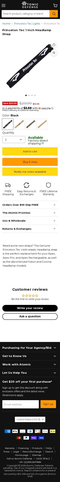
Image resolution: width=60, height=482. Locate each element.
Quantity (8, 132)
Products (37, 448)
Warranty (9, 448)
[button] (30, 108)
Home (6, 23)
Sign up (48, 404)
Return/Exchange (32, 451)
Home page (21, 455)
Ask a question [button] (30, 316)
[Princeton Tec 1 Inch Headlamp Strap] (26, 95)
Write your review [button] (30, 308)
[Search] (54, 13)
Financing (23, 448)
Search (49, 451)
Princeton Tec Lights (27, 23)
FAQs (49, 448)
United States (28, 419)
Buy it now (30, 162)
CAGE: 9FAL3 (43, 458)
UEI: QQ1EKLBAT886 (30, 462)
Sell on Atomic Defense (19, 458)
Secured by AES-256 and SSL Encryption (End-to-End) (30, 475)
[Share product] (54, 44)
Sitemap (36, 455)
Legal (16, 451)
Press (6, 451)
